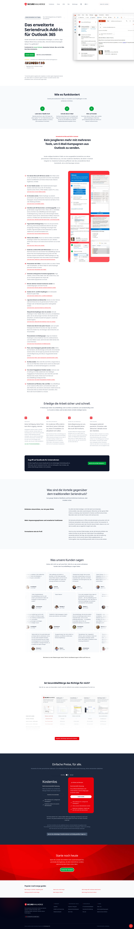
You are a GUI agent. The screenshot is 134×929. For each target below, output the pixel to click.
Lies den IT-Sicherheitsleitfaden (33, 444)
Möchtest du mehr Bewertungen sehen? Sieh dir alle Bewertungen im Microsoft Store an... (67, 657)
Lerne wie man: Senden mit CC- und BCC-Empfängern (39, 295)
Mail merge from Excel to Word (89, 892)
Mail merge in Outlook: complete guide (34, 889)
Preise (58, 4)
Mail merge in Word (58, 892)
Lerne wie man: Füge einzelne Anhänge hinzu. (38, 233)
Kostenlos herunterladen (53, 794)
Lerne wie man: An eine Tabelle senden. (36, 191)
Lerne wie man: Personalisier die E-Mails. (36, 269)
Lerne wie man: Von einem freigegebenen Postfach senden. (41, 379)
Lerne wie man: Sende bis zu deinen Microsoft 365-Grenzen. (41, 259)
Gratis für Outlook (67, 870)
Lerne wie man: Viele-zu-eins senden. (36, 245)
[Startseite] (35, 4)
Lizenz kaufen (81, 796)
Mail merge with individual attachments (91, 889)
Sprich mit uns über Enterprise (97, 463)
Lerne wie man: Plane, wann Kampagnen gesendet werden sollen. (42, 357)
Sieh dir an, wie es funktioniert (44, 54)
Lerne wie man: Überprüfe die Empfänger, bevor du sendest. (41, 321)
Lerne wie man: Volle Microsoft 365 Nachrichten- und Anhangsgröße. (43, 219)
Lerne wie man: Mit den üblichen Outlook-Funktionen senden (41, 287)
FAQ (68, 4)
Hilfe (64, 4)
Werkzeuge (74, 4)
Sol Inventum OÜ (46, 926)
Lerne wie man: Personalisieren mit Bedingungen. (39, 343)
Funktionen (51, 4)
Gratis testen (30, 55)
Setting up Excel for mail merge (32, 892)
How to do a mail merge (58, 889)
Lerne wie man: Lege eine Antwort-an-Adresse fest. (39, 307)
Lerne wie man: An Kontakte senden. (35, 203)
